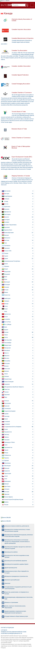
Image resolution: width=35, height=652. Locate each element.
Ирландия (7, 282)
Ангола (6, 204)
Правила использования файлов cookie (13, 631)
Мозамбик (7, 360)
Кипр (5, 311)
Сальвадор (7, 408)
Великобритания (9, 232)
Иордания (7, 274)
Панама (6, 392)
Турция (6, 450)
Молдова (7, 363)
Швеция (6, 483)
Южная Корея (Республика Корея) (13, 499)
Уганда (6, 452)
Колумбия (7, 319)
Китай (6, 316)
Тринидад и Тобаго (9, 442)
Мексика (6, 358)
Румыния (6, 406)
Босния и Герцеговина (10, 224)
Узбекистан (7, 455)
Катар (6, 306)
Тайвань (6, 437)
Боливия (6, 222)
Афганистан (7, 211)
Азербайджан (8, 196)
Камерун (6, 301)
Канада (6, 303)
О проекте (4, 630)
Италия (6, 289)
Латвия (6, 332)
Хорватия (7, 471)
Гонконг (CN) (7, 250)
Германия (7, 248)
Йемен (6, 292)
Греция (6, 253)
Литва (6, 337)
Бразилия (7, 227)
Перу (5, 397)
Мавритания (7, 345)
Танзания (6, 439)
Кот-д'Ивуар (7, 324)
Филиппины (7, 463)
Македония (7, 348)
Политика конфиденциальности (11, 633)
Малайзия (7, 350)
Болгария (7, 219)
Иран (5, 279)
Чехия (6, 476)
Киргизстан (7, 314)
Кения (6, 309)
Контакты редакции (7, 627)
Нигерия (6, 376)
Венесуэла (7, 237)
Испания (6, 287)
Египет (6, 263)
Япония (6, 504)
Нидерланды (8, 379)
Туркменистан (8, 447)
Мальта (6, 353)
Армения (6, 209)
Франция (6, 468)
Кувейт (6, 329)
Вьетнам (6, 240)
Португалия (7, 403)
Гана (5, 243)
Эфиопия (6, 494)
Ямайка (6, 502)
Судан (6, 429)
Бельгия (6, 217)
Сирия (6, 419)
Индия (6, 269)
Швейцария (7, 481)
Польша (6, 400)
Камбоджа (7, 298)
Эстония (6, 491)
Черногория (7, 473)
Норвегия (7, 384)
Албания (6, 198)
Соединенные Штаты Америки (12, 426)
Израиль (6, 266)
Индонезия (7, 271)
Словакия (7, 421)
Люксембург (7, 342)
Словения (7, 424)
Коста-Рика (7, 321)
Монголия (7, 368)
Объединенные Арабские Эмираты (14, 387)
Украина (6, 458)
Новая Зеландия (8, 381)
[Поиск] (27, 5)
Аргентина (7, 206)
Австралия (7, 191)
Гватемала (7, 245)
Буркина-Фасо (8, 230)
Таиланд (6, 434)
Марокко (6, 355)
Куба (5, 327)
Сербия (6, 413)
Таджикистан (8, 432)
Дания (6, 258)
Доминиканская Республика (12, 261)
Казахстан (7, 295)
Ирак (5, 276)
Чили (5, 478)
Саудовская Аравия (9, 411)
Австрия (6, 193)
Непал (6, 373)
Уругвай (6, 460)
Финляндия (7, 465)
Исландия (7, 284)
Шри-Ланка (7, 486)
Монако (6, 366)
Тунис (5, 445)
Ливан (6, 334)
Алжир (6, 201)
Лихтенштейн (8, 340)
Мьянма (6, 371)
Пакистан (7, 389)
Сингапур (6, 416)
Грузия (6, 256)
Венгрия (6, 235)
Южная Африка (8, 497)
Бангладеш (7, 214)
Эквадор (6, 489)
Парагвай (7, 394)
